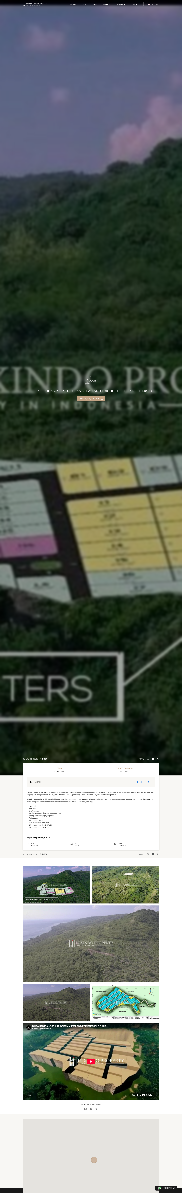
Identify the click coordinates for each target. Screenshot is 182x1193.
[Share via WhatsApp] (148, 759)
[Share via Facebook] (153, 759)
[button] (73, 4)
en (152, 4)
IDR (157, 4)
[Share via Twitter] (157, 759)
